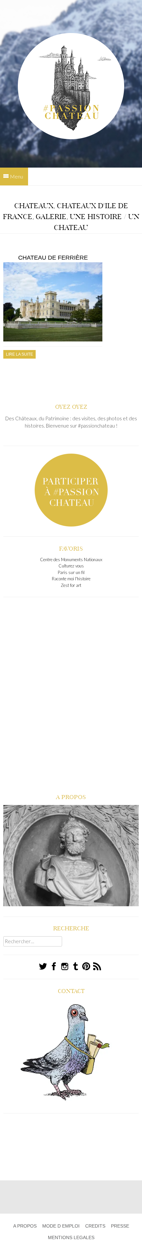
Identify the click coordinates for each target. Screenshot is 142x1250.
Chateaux (33, 205)
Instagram (65, 966)
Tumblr (76, 966)
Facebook (54, 966)
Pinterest (86, 966)
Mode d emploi (61, 1226)
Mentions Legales (71, 1237)
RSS (97, 966)
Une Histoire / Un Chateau (96, 222)
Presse (120, 1226)
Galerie (51, 216)
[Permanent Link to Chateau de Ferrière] (52, 339)
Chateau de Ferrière (53, 257)
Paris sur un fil (71, 572)
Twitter (43, 966)
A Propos (25, 1226)
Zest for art (71, 585)
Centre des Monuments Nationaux (71, 559)
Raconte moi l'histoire (71, 578)
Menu (16, 176)
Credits (95, 1226)
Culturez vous (71, 565)
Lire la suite (19, 354)
